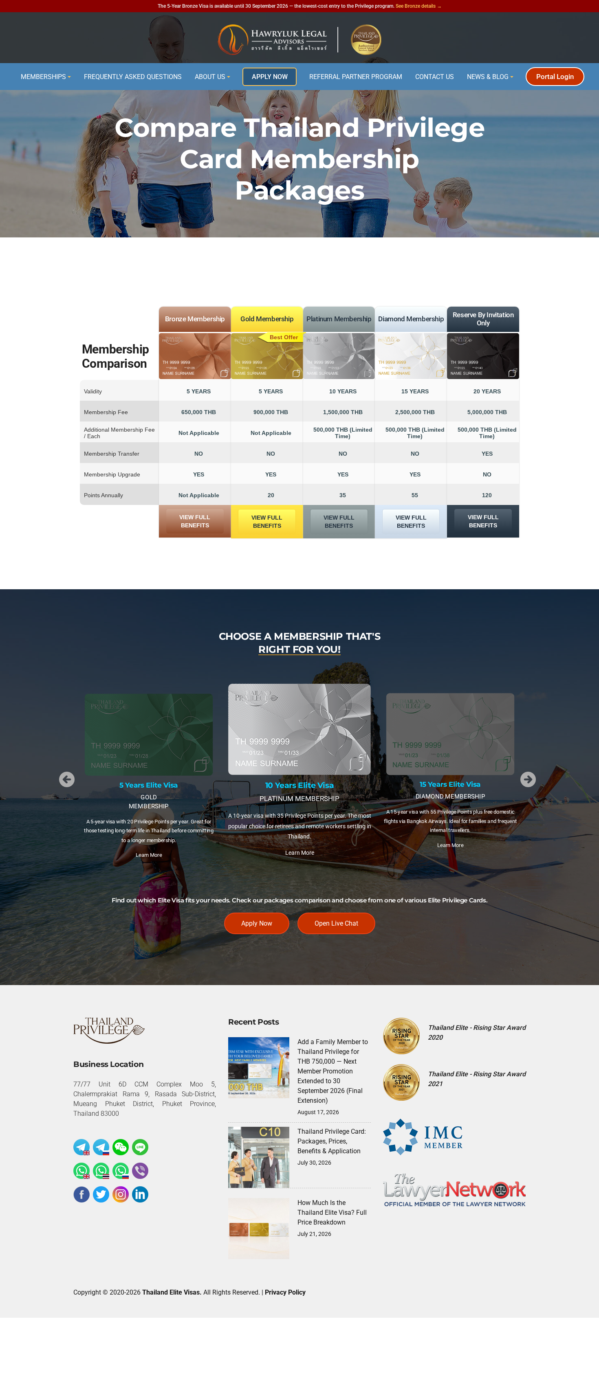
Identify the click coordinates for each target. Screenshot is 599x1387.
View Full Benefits (194, 521)
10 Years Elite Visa (299, 785)
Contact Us (434, 77)
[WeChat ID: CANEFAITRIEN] (120, 1147)
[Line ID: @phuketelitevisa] (140, 1147)
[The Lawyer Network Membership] (454, 1189)
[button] (67, 779)
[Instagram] (120, 1194)
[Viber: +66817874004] (140, 1171)
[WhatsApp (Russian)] (120, 1171)
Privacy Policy (285, 1292)
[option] (149, 779)
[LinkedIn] (140, 1194)
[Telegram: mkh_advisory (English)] (81, 1147)
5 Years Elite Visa (148, 785)
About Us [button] (210, 77)
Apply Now (270, 77)
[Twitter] (101, 1194)
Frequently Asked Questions (133, 77)
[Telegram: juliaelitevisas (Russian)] (101, 1147)
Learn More (149, 855)
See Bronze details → (419, 6)
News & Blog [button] (488, 77)
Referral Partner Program (355, 77)
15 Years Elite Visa (450, 785)
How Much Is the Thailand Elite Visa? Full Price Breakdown (332, 1212)
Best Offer (284, 337)
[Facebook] (81, 1194)
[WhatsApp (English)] (81, 1171)
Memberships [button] (43, 77)
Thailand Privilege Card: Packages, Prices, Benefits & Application (331, 1141)
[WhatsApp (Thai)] (101, 1171)
